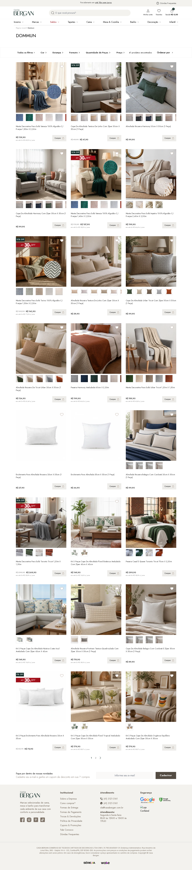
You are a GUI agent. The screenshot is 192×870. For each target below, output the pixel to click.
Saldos (53, 22)
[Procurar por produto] (52, 12)
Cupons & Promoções (70, 825)
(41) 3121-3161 (111, 798)
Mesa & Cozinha (111, 22)
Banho (133, 22)
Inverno (17, 22)
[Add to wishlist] (62, 66)
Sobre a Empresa (68, 798)
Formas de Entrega (69, 807)
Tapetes (71, 22)
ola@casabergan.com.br (111, 807)
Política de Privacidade (71, 821)
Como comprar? (67, 803)
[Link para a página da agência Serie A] (89, 862)
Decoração (152, 22)
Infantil (172, 22)
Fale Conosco (66, 829)
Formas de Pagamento (71, 812)
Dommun (31, 28)
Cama (89, 22)
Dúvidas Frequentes (168, 3)
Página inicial (21, 28)
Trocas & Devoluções (70, 816)
